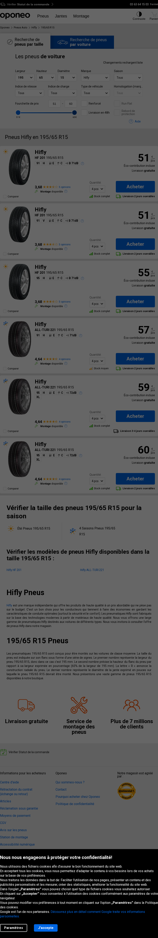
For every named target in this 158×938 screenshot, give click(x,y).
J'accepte (45, 928)
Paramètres (13, 928)
